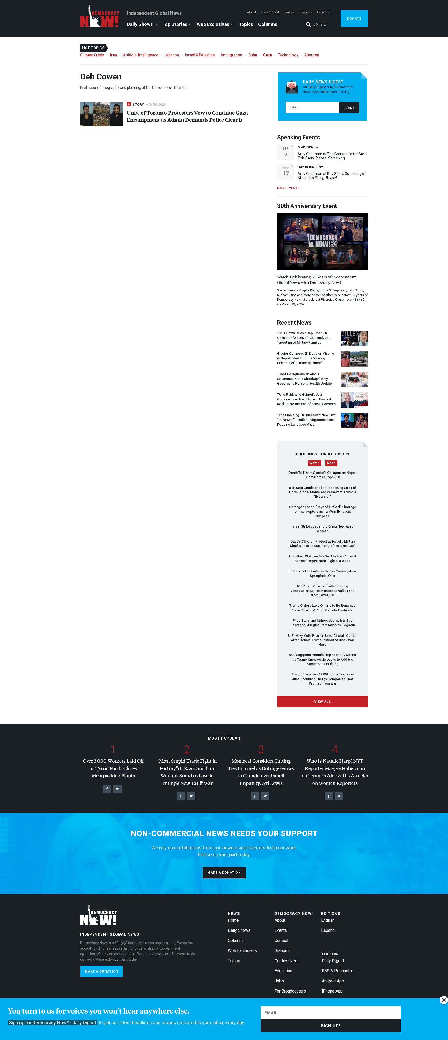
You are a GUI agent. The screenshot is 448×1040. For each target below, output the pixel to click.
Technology (288, 55)
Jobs (279, 981)
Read (331, 463)
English (327, 920)
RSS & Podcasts (337, 970)
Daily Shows (140, 24)
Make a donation (224, 872)
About (251, 12)
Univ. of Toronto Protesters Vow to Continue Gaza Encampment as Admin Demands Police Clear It (187, 116)
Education (283, 970)
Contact (281, 940)
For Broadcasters (290, 991)
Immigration (231, 55)
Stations (305, 12)
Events (289, 12)
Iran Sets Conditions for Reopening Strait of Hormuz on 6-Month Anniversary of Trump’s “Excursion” (322, 492)
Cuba (252, 55)
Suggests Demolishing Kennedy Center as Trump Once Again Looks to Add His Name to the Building (322, 659)
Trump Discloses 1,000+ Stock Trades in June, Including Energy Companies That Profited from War (322, 678)
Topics (246, 24)
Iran (113, 55)
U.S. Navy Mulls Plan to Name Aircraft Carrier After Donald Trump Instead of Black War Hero (322, 640)
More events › (289, 188)
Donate (354, 18)
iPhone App (332, 991)
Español (323, 12)
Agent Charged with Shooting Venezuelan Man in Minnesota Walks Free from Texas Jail (322, 590)
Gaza (267, 55)
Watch (315, 463)
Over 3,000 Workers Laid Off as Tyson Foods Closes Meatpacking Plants (113, 768)
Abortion (311, 55)
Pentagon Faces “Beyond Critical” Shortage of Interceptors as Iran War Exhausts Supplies (322, 511)
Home (233, 920)
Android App (333, 981)
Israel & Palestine (200, 55)
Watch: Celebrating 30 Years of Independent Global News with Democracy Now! (316, 279)
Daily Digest (270, 12)
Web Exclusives (213, 24)
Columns (267, 24)
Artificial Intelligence (140, 55)
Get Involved (286, 960)
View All (322, 701)
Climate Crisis (92, 55)
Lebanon (171, 55)
